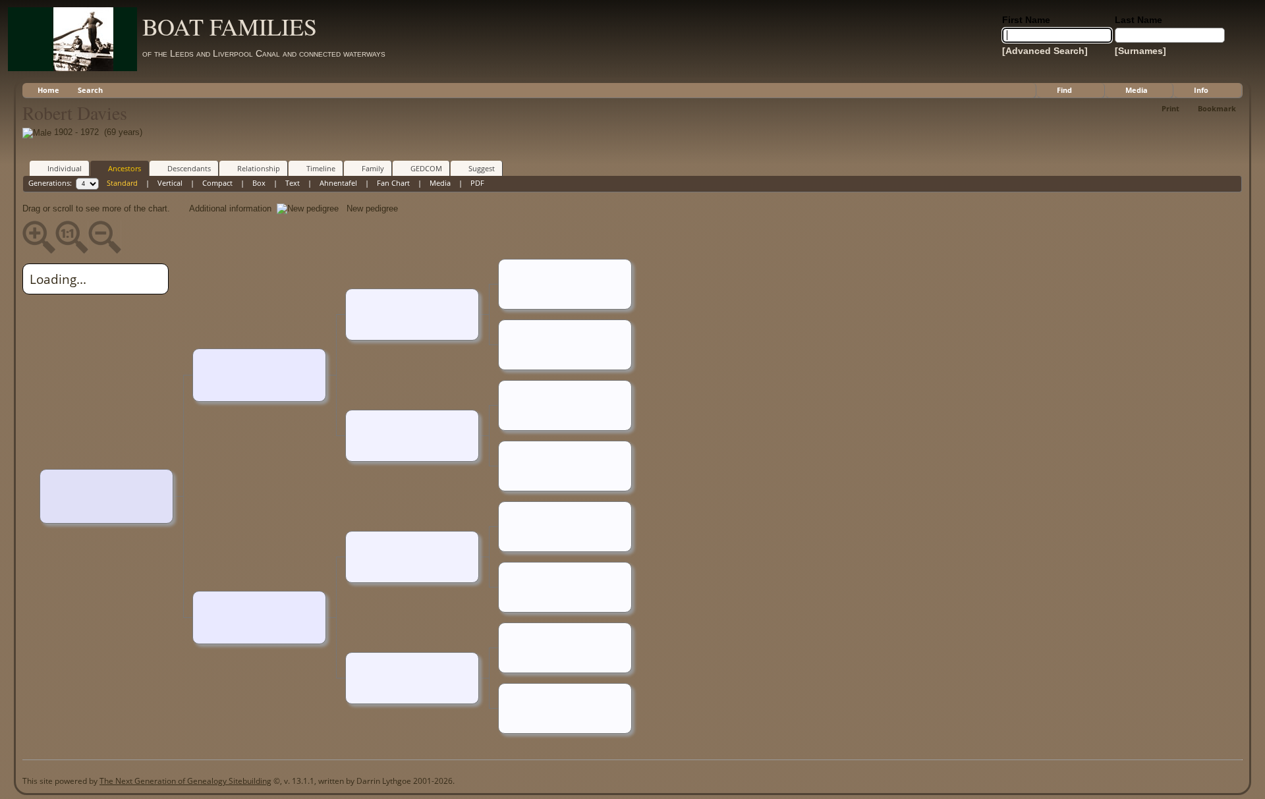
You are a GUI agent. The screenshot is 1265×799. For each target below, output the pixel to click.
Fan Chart (393, 183)
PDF (477, 183)
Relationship (258, 168)
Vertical (170, 183)
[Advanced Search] (1045, 50)
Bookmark (1217, 108)
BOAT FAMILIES (229, 26)
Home (48, 90)
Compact (217, 183)
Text (292, 183)
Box (259, 183)
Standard (122, 183)
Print (1170, 108)
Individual (64, 168)
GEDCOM (426, 168)
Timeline (320, 168)
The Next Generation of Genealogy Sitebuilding (185, 780)
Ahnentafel (338, 183)
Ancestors (124, 168)
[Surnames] (1140, 50)
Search (90, 90)
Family (373, 168)
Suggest (481, 168)
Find (1064, 90)
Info (1201, 90)
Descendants (189, 168)
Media (1136, 90)
